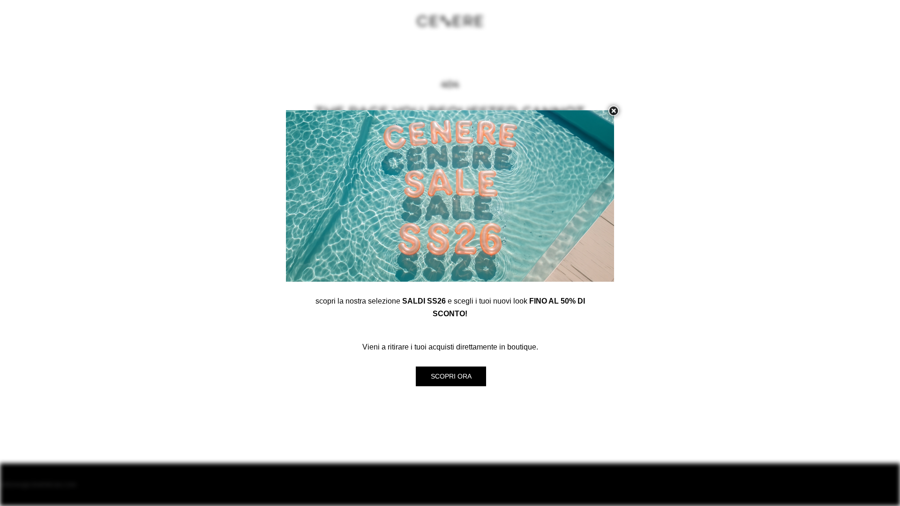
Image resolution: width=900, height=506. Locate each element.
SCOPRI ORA (451, 376)
